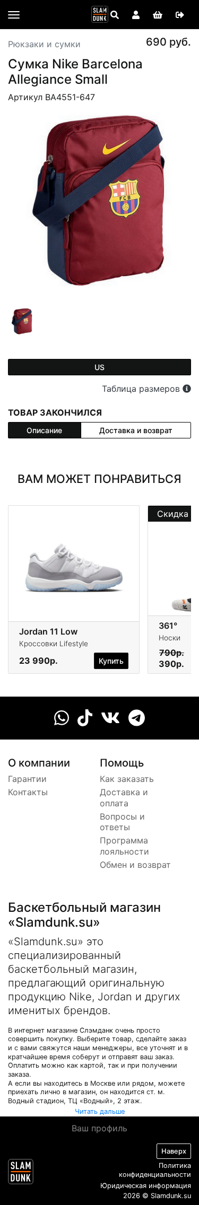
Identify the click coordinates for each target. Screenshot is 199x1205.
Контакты (28, 792)
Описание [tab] (44, 430)
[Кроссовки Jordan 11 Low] (73, 560)
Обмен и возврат (135, 864)
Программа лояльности (124, 846)
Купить (111, 660)
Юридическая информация (145, 1186)
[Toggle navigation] (14, 15)
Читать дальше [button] (100, 1111)
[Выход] (180, 15)
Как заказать (127, 778)
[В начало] (20, 1174)
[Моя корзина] (157, 15)
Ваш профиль (99, 1128)
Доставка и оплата (124, 797)
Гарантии (27, 778)
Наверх (173, 1151)
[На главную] (99, 14)
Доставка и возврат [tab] (135, 430)
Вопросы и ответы (122, 822)
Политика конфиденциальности (155, 1170)
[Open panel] (114, 15)
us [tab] (99, 367)
